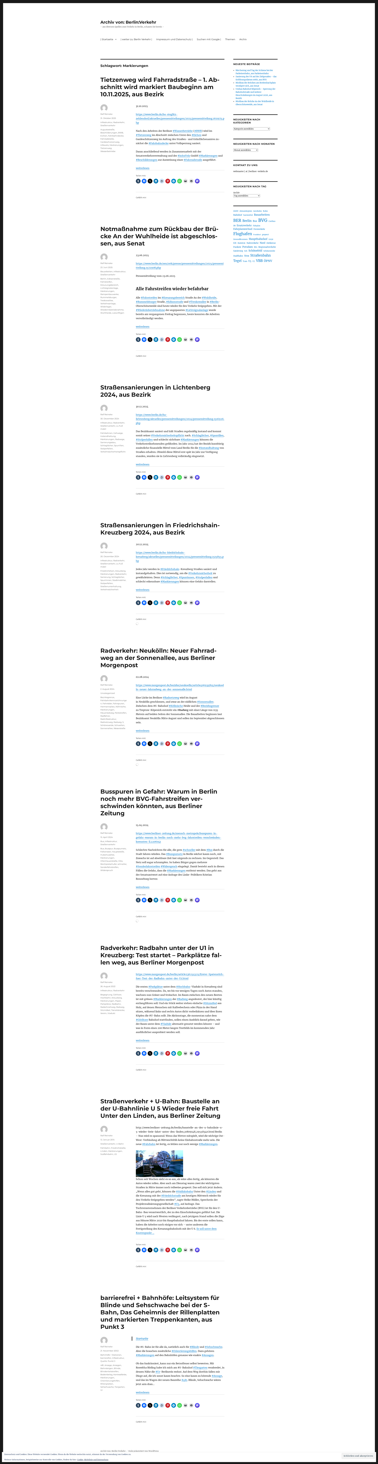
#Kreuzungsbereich (173, 297)
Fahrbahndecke (116, 136)
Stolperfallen (106, 448)
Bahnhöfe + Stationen (110, 1355)
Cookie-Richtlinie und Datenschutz (92, 1460)
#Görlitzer (142, 1019)
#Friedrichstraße (171, 1195)
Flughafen (242, 233)
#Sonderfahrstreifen (148, 866)
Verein (103, 1013)
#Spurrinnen (186, 577)
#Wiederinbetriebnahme (150, 310)
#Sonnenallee (205, 701)
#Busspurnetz (174, 854)
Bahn (265, 211)
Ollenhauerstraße (108, 861)
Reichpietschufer (108, 864)
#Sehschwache (213, 1346)
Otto (120, 861)
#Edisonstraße (174, 301)
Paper (118, 1001)
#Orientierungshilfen (184, 1351)
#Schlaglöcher (200, 435)
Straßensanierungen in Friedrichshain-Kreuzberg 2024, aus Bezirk (160, 529)
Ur (101, 1390)
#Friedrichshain (169, 569)
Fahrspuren (118, 703)
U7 (253, 261)
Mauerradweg (107, 713)
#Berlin (214, 301)
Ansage (108, 1365)
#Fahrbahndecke (159, 143)
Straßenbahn (260, 255)
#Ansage (217, 1375)
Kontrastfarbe (119, 1374)
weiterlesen (142, 168)
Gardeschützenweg (109, 142)
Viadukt (111, 1013)
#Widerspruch (169, 866)
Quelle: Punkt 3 (107, 1361)
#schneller (189, 849)
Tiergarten (120, 1387)
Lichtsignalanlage (109, 288)
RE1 (255, 247)
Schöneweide (107, 725)
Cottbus (272, 221)
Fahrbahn (105, 1148)
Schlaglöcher (106, 445)
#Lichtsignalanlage (196, 310)
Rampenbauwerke (109, 294)
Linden (103, 1151)
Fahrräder (107, 703)
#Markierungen (208, 155)
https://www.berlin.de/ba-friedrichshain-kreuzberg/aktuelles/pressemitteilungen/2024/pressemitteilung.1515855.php (180, 556)
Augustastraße (107, 129)
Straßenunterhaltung (110, 586)
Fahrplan (256, 226)
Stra (246, 255)
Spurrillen (119, 445)
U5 (115, 1154)
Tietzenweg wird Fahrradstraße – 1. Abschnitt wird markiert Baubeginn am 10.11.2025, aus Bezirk (159, 87)
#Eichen (196, 135)
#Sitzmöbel (210, 1003)
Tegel (237, 261)
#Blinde (194, 1346)
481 (102, 1365)
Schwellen (119, 725)
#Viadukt (166, 1023)
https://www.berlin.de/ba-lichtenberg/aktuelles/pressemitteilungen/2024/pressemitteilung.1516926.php (180, 418)
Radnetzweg (106, 722)
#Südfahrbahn (184, 1191)
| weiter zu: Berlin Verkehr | (136, 39)
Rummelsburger (108, 297)
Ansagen (117, 1365)
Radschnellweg (107, 1007)
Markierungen (116, 145)
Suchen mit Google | (209, 39)
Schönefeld (255, 250)
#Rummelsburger (146, 301)
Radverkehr (118, 122)
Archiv (236, 192)
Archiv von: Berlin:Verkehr (128, 22)
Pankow (237, 247)
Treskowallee (106, 300)
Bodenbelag (106, 1374)
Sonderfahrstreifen (109, 867)
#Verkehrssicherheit (200, 573)
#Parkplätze (155, 986)
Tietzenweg (106, 148)
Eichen (103, 136)
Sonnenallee (106, 728)
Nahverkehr (253, 243)
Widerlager (105, 306)
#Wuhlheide (209, 297)
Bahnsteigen (106, 1368)
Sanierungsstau (108, 442)
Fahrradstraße (107, 139)
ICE (234, 243)
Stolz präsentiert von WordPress (143, 1451)
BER (237, 220)
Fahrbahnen (106, 433)
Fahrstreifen (106, 282)
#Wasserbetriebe (183, 130)
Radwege (119, 439)
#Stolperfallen (144, 439)
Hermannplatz (107, 706)
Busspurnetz (120, 848)
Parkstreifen (120, 713)
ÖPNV (268, 261)
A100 (235, 211)
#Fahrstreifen (149, 297)
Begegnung (106, 994)
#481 (184, 1379)
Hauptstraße (118, 851)
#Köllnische (176, 705)
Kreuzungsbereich (109, 285)
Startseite (142, 1338)
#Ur (157, 1371)
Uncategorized (107, 693)
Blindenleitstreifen (109, 1371)
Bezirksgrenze (107, 697)
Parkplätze (105, 1004)
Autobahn (257, 211)
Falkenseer (105, 851)
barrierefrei (105, 1358)
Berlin (103, 279)
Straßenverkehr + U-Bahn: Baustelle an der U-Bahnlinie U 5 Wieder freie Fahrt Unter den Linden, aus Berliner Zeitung (160, 1108)
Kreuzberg (120, 571)
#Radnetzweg (171, 697)
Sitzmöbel (105, 1010)
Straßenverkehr (107, 125)
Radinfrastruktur (108, 719)
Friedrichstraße (118, 1148)
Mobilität (241, 243)
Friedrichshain (107, 571)
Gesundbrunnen (240, 239)
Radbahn (116, 1004)
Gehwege (118, 433)
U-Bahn (120, 1144)
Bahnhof (237, 215)
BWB (120, 132)
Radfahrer (105, 716)
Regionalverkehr (267, 247)
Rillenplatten (106, 1384)
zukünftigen (118, 313)
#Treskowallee (197, 301)
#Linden (211, 1191)
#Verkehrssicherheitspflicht (167, 435)
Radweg (118, 722)
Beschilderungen (108, 132)
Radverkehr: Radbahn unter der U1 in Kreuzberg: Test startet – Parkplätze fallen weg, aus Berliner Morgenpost (161, 955)
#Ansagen (208, 1355)
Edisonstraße (113, 279)
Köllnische (121, 706)
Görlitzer (117, 994)
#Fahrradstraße (193, 159)
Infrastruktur (106, 122)
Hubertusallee (107, 855)
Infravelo (104, 145)
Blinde (117, 1368)
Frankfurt (257, 235)
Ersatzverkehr (244, 225)
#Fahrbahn (148, 1144)
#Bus (209, 849)
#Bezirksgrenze (210, 705)
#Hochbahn (183, 986)
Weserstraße (119, 728)
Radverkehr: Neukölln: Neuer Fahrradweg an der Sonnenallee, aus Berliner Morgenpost (158, 658)
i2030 (271, 239)
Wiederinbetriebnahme (112, 310)
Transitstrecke (117, 1010)
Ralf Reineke (106, 114)
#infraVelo (184, 155)
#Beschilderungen (146, 159)
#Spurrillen (217, 435)
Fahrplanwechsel (242, 229)
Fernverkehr (259, 229)
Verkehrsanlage (108, 303)
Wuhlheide (105, 313)
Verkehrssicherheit (109, 589)
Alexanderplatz (245, 211)
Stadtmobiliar (119, 580)
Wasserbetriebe (107, 151)
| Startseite (106, 39)
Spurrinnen (105, 580)
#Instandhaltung (209, 447)
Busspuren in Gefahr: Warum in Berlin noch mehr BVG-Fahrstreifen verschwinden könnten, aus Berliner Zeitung (158, 802)
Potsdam (247, 246)
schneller (122, 864)
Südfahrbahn (106, 1154)
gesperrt (265, 235)
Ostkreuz (271, 243)
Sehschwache (107, 1387)
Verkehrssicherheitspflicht (113, 451)
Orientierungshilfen (110, 1381)
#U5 (176, 1203)
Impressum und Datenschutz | (174, 39)
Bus (102, 841)
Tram (245, 261)
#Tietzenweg (143, 135)
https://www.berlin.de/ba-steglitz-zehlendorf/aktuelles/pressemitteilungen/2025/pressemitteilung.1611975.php (180, 118)
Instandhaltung (108, 436)
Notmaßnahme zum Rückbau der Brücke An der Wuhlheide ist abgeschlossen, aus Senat (159, 236)
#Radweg (182, 999)
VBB (259, 261)
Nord (262, 242)
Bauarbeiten (106, 271)
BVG (262, 220)
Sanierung (105, 577)
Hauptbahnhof (258, 239)
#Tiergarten (200, 1367)
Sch (245, 251)
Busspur (109, 848)
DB (234, 226)
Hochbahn (105, 998)
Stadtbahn (238, 256)
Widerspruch (106, 870)
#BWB (198, 130)
